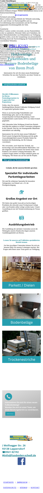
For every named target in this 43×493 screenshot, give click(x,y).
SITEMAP (23, 488)
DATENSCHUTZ (9, 488)
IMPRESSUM (22, 482)
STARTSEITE (8, 482)
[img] (21, 6)
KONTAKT (35, 488)
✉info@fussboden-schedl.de (19, 455)
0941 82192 (18, 46)
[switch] (1, 27)
